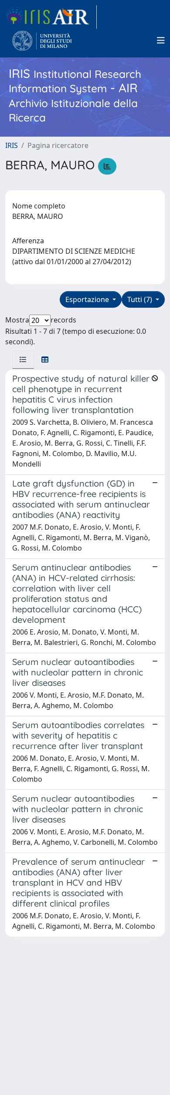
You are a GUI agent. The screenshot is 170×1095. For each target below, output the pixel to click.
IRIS (11, 145)
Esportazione (88, 299)
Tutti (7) (140, 299)
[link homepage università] (42, 40)
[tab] (23, 359)
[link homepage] (51, 17)
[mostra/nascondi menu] (161, 40)
